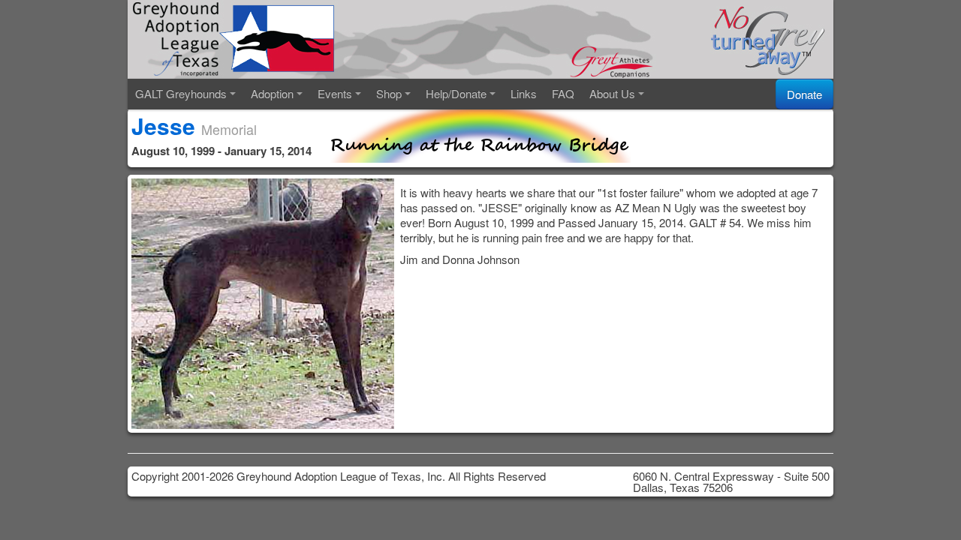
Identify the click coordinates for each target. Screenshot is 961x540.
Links (524, 93)
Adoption (272, 93)
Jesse (163, 126)
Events (335, 93)
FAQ (563, 93)
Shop (389, 93)
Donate (804, 94)
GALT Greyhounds (181, 93)
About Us (612, 93)
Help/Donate (456, 93)
